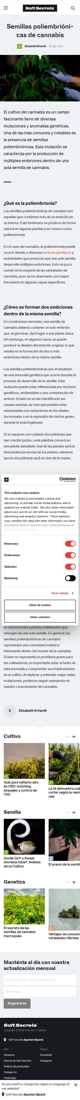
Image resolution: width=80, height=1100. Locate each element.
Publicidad (10, 1078)
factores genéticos (56, 253)
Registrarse (17, 1003)
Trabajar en (10, 1072)
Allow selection (40, 617)
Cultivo (12, 736)
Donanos (9, 1055)
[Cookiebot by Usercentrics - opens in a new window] (59, 479)
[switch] (70, 555)
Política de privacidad (16, 1066)
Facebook (46, 1055)
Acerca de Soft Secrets (17, 1061)
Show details (60, 593)
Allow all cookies (40, 605)
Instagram (46, 1061)
